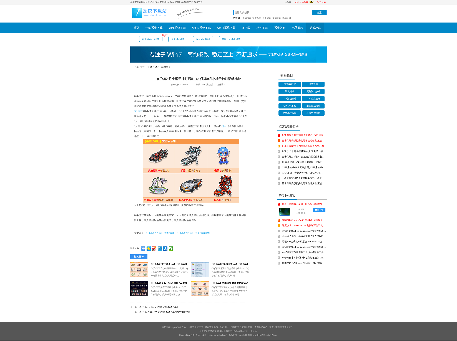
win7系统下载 (154, 27)
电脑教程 (297, 27)
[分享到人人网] (165, 248)
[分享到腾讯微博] (160, 248)
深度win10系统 (203, 39)
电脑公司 (286, 18)
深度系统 (256, 18)
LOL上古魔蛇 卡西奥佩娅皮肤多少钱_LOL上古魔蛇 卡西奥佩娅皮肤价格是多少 (322, 146)
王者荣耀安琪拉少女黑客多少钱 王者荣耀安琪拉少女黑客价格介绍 (316, 178)
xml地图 (243, 335)
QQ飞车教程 (162, 67)
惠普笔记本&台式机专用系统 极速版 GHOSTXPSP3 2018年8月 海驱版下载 (319, 257)
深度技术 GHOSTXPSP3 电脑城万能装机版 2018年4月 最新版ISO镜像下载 (319, 225)
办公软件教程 (301, 2)
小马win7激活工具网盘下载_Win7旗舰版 (302, 236)
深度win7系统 (177, 39)
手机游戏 (289, 91)
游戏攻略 (321, 2)
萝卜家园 (266, 18)
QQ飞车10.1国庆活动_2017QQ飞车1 (158, 307)
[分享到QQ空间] (149, 248)
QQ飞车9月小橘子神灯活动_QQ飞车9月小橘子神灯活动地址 (177, 233)
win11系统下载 (226, 27)
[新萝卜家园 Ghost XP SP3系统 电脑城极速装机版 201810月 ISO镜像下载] (284, 212)
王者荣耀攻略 (313, 113)
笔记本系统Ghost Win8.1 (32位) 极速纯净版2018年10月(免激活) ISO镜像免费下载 (323, 247)
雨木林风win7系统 (150, 39)
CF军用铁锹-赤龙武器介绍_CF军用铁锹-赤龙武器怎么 (309, 167)
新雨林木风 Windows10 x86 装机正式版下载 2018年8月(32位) (313, 263)
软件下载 (262, 27)
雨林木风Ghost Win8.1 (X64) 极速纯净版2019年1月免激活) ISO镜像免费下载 (320, 220)
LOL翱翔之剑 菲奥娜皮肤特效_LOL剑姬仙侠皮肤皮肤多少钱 (313, 135)
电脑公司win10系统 (231, 39)
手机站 (253, 331)
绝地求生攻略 (290, 113)
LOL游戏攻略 (313, 98)
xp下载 (246, 27)
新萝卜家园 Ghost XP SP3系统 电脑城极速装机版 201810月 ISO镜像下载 (318, 204)
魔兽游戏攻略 (313, 91)
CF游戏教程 (290, 84)
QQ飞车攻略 (289, 105)
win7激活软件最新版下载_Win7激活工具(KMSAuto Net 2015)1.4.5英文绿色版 (321, 252)
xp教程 (288, 2)
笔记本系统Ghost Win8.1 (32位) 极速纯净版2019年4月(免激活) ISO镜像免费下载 (322, 230)
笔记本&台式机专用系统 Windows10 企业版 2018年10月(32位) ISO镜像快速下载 (322, 241)
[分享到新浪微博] (154, 248)
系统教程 (280, 27)
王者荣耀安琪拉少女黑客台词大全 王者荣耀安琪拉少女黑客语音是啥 (317, 183)
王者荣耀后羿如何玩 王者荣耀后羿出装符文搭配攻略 (309, 156)
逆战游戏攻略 (313, 105)
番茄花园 (276, 18)
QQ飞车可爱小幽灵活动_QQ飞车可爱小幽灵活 (164, 312)
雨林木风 (246, 18)
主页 (149, 67)
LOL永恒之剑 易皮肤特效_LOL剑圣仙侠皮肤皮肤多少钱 (310, 151)
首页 (136, 27)
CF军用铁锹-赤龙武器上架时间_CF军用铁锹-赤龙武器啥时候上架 (315, 162)
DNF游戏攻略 (290, 98)
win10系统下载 (201, 27)
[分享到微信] (171, 248)
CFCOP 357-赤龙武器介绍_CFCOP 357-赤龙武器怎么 (309, 172)
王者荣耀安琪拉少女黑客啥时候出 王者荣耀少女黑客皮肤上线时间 (316, 140)
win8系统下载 (177, 27)
